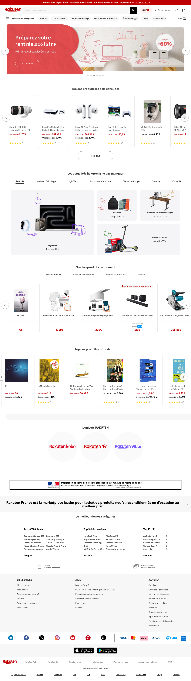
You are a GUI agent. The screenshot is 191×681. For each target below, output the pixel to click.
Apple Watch (52, 549)
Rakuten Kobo (31, 662)
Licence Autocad (114, 542)
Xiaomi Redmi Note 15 (34, 546)
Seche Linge (141, 675)
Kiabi (103, 675)
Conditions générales (158, 589)
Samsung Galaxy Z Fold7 (57, 539)
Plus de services (120, 662)
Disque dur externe (115, 549)
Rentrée (20, 181)
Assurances (153, 625)
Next (185, 51)
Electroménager (131, 181)
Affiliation (152, 607)
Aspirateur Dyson (18, 675)
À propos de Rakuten (148, 662)
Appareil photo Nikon (153, 539)
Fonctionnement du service (161, 621)
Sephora (176, 675)
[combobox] (76, 10)
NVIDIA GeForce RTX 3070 (95, 549)
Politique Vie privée (157, 598)
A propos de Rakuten (158, 616)
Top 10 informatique (95, 529)
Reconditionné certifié (83, 274)
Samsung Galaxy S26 (34, 536)
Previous (5, 51)
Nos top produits (53, 274)
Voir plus (95, 155)
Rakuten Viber (75, 662)
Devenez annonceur (157, 612)
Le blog (78, 607)
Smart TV (147, 549)
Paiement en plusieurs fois (29, 594)
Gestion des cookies (157, 603)
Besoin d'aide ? (82, 585)
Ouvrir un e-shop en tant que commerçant (94, 589)
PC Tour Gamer (113, 539)
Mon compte (23, 585)
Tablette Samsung (92, 542)
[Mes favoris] (176, 10)
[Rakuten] (13, 10)
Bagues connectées (33, 549)
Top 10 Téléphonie (33, 529)
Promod (40, 675)
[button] (143, 2)
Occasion (141, 274)
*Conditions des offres (158, 594)
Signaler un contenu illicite (87, 598)
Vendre (20, 598)
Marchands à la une (100, 181)
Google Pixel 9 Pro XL (56, 546)
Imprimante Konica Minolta (95, 539)
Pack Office (111, 546)
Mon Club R (22, 607)
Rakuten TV (53, 662)
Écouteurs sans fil (152, 542)
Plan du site (80, 603)
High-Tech (73, 181)
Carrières (152, 585)
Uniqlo (159, 675)
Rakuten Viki (97, 662)
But (88, 675)
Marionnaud (120, 675)
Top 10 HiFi (149, 529)
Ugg (74, 675)
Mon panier (22, 589)
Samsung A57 (52, 536)
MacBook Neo (90, 536)
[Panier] (183, 10)
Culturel (156, 181)
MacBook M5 (112, 536)
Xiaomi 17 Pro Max (55, 542)
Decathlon (58, 675)
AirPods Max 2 (150, 536)
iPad (86, 546)
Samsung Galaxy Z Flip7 (35, 539)
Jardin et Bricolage (46, 181)
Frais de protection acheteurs (89, 594)
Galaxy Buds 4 (150, 546)
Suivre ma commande (27, 603)
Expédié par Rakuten (115, 274)
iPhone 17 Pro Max (32, 542)
